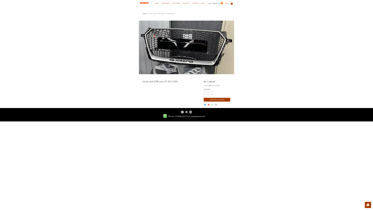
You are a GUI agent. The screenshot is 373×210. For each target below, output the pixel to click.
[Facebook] (186, 112)
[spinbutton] (208, 93)
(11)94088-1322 (180, 116)
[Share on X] (216, 105)
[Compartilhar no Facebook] (205, 105)
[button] (232, 3)
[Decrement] (205, 93)
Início (144, 13)
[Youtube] (190, 112)
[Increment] (211, 93)
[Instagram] (182, 112)
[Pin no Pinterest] (208, 105)
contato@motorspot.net (197, 116)
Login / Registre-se (214, 3)
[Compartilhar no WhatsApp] (212, 105)
